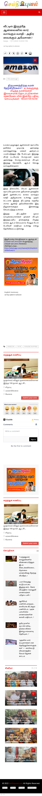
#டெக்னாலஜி (13, 79)
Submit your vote (30, 398)
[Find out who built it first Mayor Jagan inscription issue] (11, 642)
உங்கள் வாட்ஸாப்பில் (13, 242)
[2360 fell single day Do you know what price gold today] (11, 625)
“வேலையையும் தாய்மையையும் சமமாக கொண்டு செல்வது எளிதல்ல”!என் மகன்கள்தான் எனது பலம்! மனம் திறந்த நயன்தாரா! (20, 722)
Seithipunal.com (15, 783)
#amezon (11, 347)
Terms (13, 788)
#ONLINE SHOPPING (30, 347)
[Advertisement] (21, 121)
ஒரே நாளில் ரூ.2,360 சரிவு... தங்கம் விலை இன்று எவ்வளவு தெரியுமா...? (26, 629)
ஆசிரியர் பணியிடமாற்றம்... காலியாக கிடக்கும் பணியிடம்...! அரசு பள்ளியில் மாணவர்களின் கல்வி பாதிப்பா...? (27, 609)
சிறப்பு (8, 387)
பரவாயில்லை (11, 391)
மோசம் (8, 394)
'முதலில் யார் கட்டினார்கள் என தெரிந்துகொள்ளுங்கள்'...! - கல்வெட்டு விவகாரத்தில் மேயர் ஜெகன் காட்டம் (27, 648)
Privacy (22, 788)
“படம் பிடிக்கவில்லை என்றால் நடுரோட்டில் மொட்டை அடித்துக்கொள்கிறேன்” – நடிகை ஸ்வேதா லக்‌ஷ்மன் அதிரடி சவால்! (21, 703)
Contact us (32, 788)
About (4, 788)
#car (19, 347)
